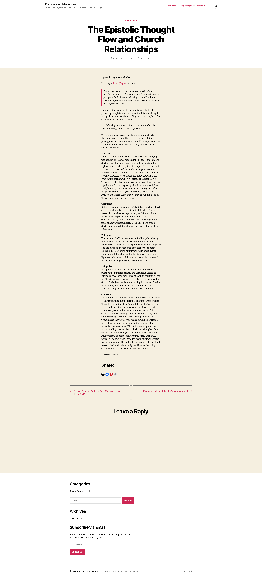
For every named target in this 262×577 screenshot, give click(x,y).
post (124, 83)
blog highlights (186, 6)
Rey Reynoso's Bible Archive (60, 4)
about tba (172, 6)
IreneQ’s (117, 83)
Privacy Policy (110, 571)
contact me (201, 6)
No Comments (146, 58)
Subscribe (77, 552)
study (135, 20)
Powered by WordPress (128, 571)
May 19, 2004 (129, 58)
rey (117, 58)
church (127, 20)
